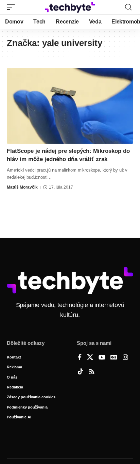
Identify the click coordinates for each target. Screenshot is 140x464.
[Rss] (92, 372)
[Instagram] (125, 357)
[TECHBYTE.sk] (70, 7)
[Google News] (113, 357)
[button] (12, 7)
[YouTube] (102, 357)
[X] (90, 357)
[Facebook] (80, 357)
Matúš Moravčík (22, 187)
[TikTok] (80, 372)
